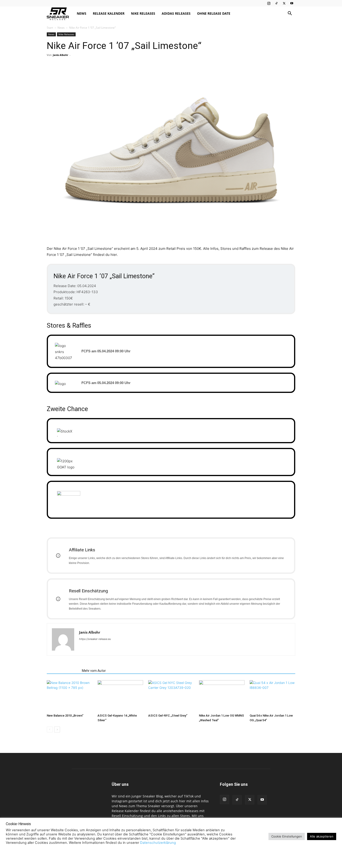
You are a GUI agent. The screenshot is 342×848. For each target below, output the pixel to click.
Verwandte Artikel (63, 671)
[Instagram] (268, 3)
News (81, 13)
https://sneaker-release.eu (95, 639)
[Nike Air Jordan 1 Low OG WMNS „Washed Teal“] (222, 696)
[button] (289, 14)
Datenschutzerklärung (158, 843)
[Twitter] (284, 3)
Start (50, 28)
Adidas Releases (176, 13)
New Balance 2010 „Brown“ (65, 715)
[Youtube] (291, 3)
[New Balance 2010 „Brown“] (69, 696)
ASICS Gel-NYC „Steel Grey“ (167, 715)
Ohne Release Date (213, 13)
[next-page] (57, 729)
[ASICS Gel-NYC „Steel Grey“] (171, 696)
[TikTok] (276, 3)
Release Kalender (108, 13)
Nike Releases (143, 13)
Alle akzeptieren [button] (321, 836)
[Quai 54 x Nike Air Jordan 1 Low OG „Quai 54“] (272, 696)
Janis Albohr (60, 55)
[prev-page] (50, 729)
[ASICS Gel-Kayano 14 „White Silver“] (120, 696)
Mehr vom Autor (94, 671)
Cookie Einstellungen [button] (286, 836)
